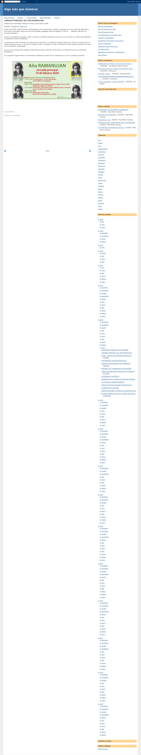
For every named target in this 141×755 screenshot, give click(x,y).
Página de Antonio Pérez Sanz (108, 46)
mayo (103, 227)
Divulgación (101, 160)
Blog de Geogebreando (105, 26)
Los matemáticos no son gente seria (109, 35)
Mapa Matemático (45, 18)
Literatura (101, 186)
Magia (100, 189)
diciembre (105, 233)
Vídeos (100, 209)
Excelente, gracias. (104, 74)
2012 (101, 638)
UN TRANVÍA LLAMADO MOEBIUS (112, 382)
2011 (101, 672)
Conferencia (15, 26)
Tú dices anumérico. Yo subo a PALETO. (111, 81)
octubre (23, 37)
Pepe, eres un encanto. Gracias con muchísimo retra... (115, 69)
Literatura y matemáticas (106, 38)
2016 (101, 495)
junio (103, 224)
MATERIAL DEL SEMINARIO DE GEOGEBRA (116, 369)
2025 (101, 231)
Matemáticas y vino (104, 120)
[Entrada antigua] (89, 151)
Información (23, 26)
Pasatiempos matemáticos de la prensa (110, 41)
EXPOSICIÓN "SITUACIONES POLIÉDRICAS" (113, 110)
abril (103, 262)
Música (100, 192)
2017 (101, 466)
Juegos (100, 183)
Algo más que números (21, 9)
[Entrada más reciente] (5, 151)
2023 (101, 251)
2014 (101, 563)
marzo (104, 239)
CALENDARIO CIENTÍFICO (110, 376)
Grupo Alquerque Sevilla (105, 32)
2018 (101, 429)
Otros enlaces (102, 55)
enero (103, 282)
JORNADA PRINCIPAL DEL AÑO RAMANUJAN (24, 21)
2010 (101, 704)
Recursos (101, 203)
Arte (99, 140)
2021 (101, 285)
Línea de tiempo (31, 18)
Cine (99, 146)
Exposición (101, 166)
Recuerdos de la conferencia (107, 115)
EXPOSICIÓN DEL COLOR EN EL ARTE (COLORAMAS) (116, 122)
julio (103, 222)
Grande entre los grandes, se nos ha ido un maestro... (115, 64)
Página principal (9, 18)
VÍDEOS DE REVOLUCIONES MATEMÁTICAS (116, 385)
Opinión (100, 197)
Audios (100, 143)
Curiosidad (101, 157)
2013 (101, 601)
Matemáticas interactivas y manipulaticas (111, 52)
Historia (100, 175)
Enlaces (57, 18)
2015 (101, 526)
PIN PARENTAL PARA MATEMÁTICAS (114, 361)
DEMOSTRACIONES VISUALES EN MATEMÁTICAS (118, 391)
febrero (104, 242)
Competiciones (103, 149)
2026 (101, 219)
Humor (100, 177)
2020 (101, 320)
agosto (104, 253)
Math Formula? (103, 749)
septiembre (105, 296)
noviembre (105, 236)
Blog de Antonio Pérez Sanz (107, 29)
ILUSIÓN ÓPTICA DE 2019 (110, 388)
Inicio (47, 151)
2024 (101, 245)
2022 (101, 265)
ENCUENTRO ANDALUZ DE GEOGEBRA (114, 350)
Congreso (101, 154)
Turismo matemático (104, 43)
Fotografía (101, 169)
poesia (100, 200)
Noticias (100, 195)
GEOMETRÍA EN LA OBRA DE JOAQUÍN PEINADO (118, 379)
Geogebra (101, 172)
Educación (101, 163)
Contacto (20, 18)
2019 (101, 400)
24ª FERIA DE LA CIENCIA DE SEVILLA (111, 127)
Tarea (100, 206)
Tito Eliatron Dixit (103, 49)
